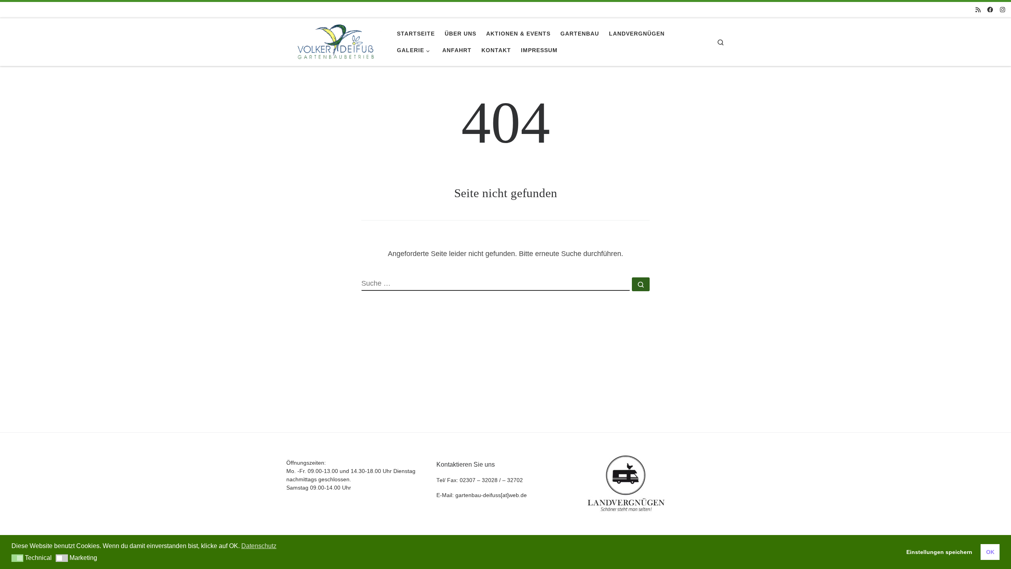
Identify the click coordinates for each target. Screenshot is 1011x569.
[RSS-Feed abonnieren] (978, 9)
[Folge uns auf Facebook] (990, 9)
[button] (17, 558)
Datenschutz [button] (258, 546)
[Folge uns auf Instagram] (1002, 9)
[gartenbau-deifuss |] (335, 41)
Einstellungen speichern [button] (939, 552)
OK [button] (990, 552)
